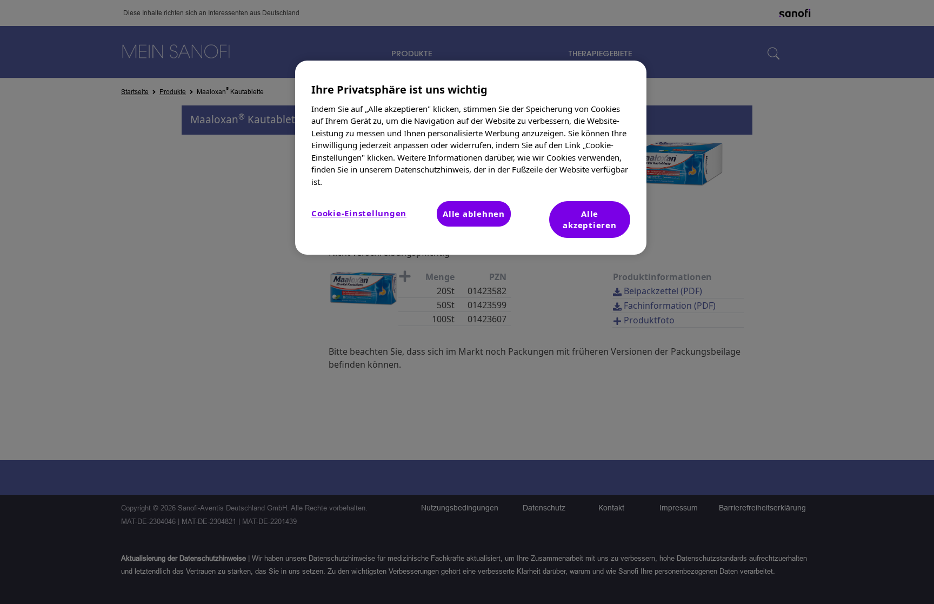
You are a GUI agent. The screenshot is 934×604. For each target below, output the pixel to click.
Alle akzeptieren (589, 219)
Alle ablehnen (474, 213)
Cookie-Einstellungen (358, 213)
